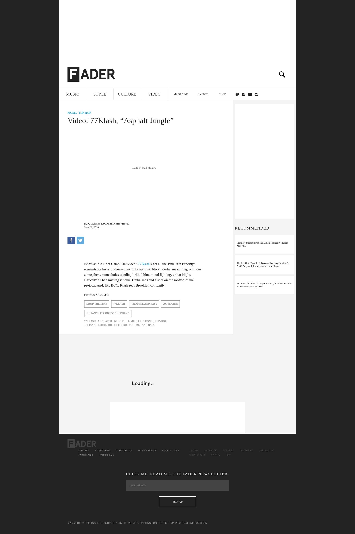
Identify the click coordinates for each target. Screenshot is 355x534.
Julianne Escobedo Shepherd (108, 223)
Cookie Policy (171, 450)
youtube (250, 94)
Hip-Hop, (161, 321)
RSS (228, 455)
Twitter (237, 94)
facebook (243, 94)
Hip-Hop (85, 112)
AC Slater (170, 303)
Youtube (228, 450)
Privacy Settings (140, 523)
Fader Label (86, 455)
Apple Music (266, 450)
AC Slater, (105, 321)
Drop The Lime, (124, 321)
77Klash (144, 264)
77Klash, (90, 321)
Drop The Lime (96, 303)
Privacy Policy (147, 450)
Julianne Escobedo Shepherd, (106, 325)
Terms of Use (124, 450)
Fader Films (106, 455)
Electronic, (145, 321)
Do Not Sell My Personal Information (180, 523)
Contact (84, 450)
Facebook (211, 450)
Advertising (102, 450)
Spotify (215, 455)
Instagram (246, 450)
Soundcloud (197, 455)
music (72, 112)
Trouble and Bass (144, 303)
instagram (256, 94)
